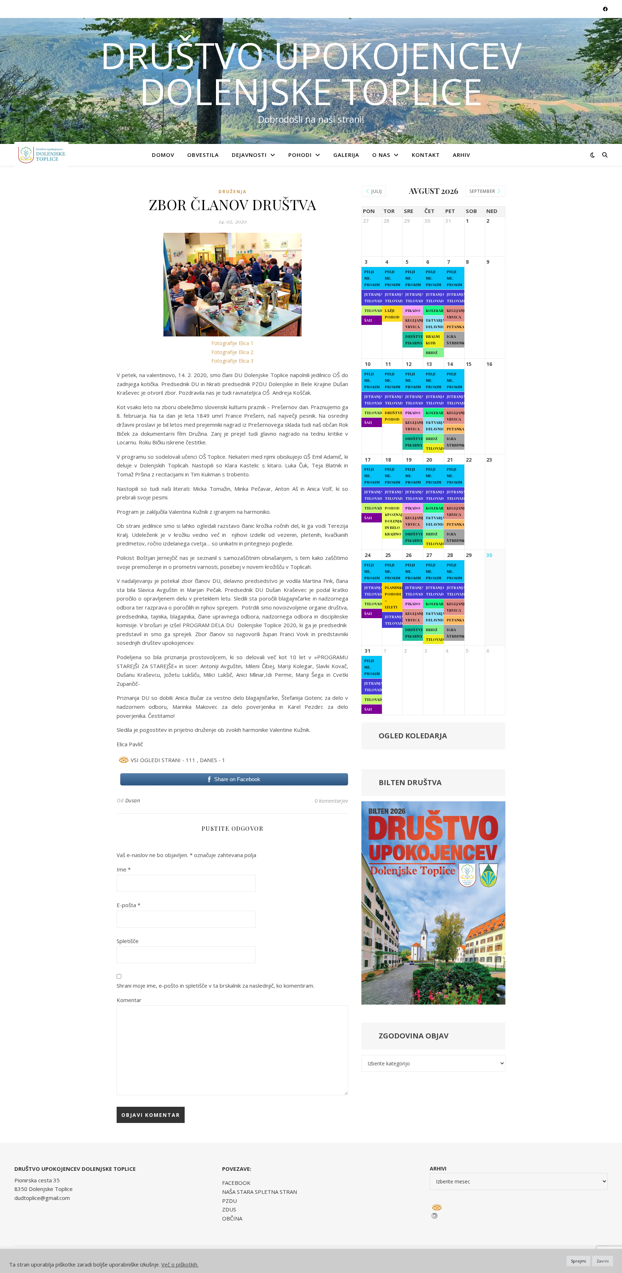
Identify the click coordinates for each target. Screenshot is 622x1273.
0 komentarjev (331, 800)
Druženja (232, 192)
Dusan (132, 800)
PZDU (229, 1200)
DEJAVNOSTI (249, 154)
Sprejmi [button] (578, 1261)
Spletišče (128, 940)
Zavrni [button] (602, 1261)
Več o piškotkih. (179, 1264)
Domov (163, 154)
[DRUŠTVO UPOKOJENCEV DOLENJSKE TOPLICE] (41, 155)
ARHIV (461, 154)
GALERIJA (346, 154)
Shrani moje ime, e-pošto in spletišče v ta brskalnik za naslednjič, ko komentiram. (215, 985)
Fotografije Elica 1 (232, 343)
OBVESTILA (203, 154)
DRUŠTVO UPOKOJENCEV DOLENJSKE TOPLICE (311, 73)
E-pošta (128, 905)
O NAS (381, 154)
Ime (124, 869)
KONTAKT (426, 154)
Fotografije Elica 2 (232, 352)
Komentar (129, 1000)
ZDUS (229, 1209)
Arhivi (438, 1168)
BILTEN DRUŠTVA (410, 782)
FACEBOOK (236, 1182)
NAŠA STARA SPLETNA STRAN (259, 1191)
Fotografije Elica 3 (232, 360)
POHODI (300, 154)
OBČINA (232, 1218)
